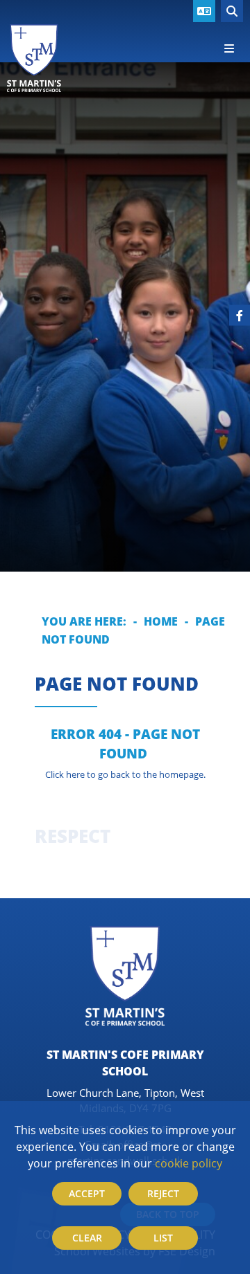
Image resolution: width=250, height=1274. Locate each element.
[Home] (34, 58)
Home (161, 621)
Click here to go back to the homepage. (125, 774)
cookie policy (188, 1163)
